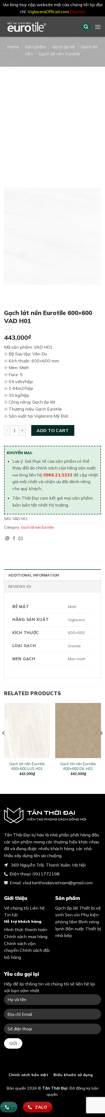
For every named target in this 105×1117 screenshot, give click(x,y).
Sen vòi (72, 914)
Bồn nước (74, 928)
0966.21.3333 (57, 475)
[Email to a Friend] (20, 538)
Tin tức (11, 914)
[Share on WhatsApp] (7, 538)
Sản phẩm (35, 47)
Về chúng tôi (16, 908)
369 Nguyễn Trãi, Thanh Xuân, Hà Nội (48, 865)
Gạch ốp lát (63, 47)
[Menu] (97, 26)
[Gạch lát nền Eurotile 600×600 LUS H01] (27, 730)
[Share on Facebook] (14, 538)
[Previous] (3, 743)
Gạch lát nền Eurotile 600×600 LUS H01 (27, 766)
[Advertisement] (52, 121)
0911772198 (46, 873)
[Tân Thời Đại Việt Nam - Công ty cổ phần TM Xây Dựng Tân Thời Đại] (38, 26)
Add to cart (53, 430)
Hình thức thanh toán (25, 929)
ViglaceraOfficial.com (48, 11)
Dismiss (78, 11)
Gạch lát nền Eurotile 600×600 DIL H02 (78, 766)
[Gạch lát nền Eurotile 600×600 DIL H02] (78, 730)
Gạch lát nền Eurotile (59, 53)
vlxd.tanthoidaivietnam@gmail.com (58, 882)
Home (13, 47)
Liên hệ (37, 908)
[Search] (86, 26)
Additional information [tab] (33, 575)
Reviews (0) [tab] (19, 586)
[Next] (101, 743)
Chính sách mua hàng (25, 936)
